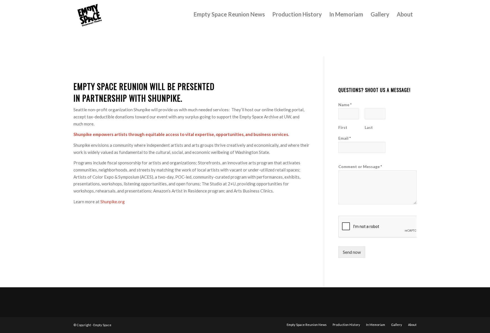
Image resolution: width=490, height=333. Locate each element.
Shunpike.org (112, 201)
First (342, 127)
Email (344, 138)
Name (345, 104)
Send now (352, 252)
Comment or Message (360, 166)
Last (369, 127)
